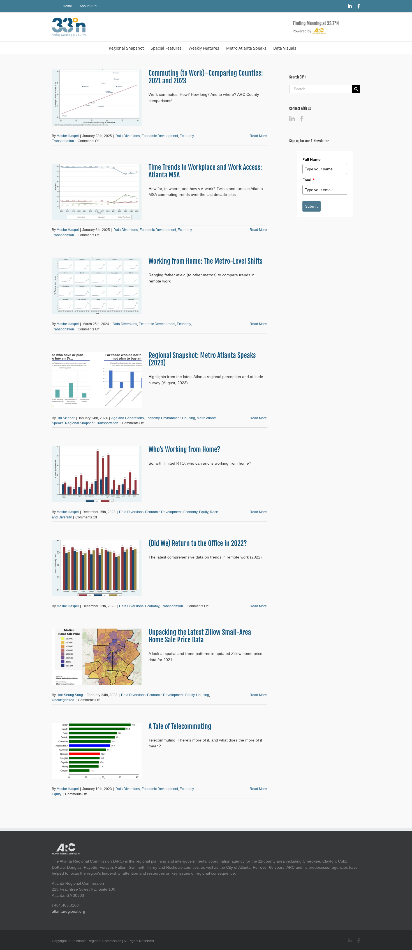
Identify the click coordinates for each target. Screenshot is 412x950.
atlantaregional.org (68, 911)
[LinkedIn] (292, 119)
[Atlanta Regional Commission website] (66, 846)
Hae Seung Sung (70, 695)
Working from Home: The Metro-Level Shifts (206, 261)
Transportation (63, 141)
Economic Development (160, 136)
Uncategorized (63, 700)
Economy (187, 136)
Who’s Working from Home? (184, 449)
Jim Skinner (66, 418)
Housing (188, 418)
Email (308, 179)
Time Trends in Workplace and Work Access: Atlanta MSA (205, 171)
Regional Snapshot (79, 423)
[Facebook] (302, 119)
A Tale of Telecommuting (180, 726)
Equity (203, 512)
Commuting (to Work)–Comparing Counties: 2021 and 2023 (206, 77)
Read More (258, 136)
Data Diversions (127, 136)
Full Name (311, 159)
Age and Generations (127, 418)
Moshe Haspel (68, 136)
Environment (170, 418)
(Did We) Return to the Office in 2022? (198, 543)
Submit (311, 206)
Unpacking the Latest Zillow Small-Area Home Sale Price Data (200, 636)
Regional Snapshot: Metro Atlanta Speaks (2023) (202, 359)
